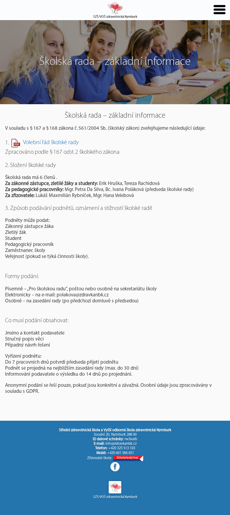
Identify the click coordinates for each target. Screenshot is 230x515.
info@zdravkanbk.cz (121, 444)
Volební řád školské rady (51, 143)
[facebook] (115, 466)
